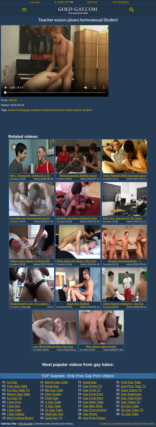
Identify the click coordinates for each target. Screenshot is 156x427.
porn (62, 109)
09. (13, 414)
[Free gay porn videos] (78, 11)
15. (49, 398)
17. (50, 406)
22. (90, 386)
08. (12, 410)
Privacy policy (147, 423)
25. (90, 398)
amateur (36, 109)
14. (50, 394)
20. (51, 418)
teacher (77, 109)
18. (51, 410)
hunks (45, 109)
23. (89, 390)
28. (92, 410)
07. (11, 406)
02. (14, 386)
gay (28, 109)
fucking (20, 109)
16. (50, 402)
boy (57, 109)
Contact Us (105, 423)
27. (90, 406)
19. (51, 414)
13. (51, 390)
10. (17, 418)
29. (87, 414)
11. (54, 382)
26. (90, 402)
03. (16, 390)
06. (11, 402)
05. (12, 398)
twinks (12, 109)
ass (52, 109)
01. (9, 382)
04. (16, 394)
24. (90, 394)
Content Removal (121, 423)
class (69, 109)
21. (87, 382)
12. (49, 386)
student (87, 109)
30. (91, 418)
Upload (135, 423)
